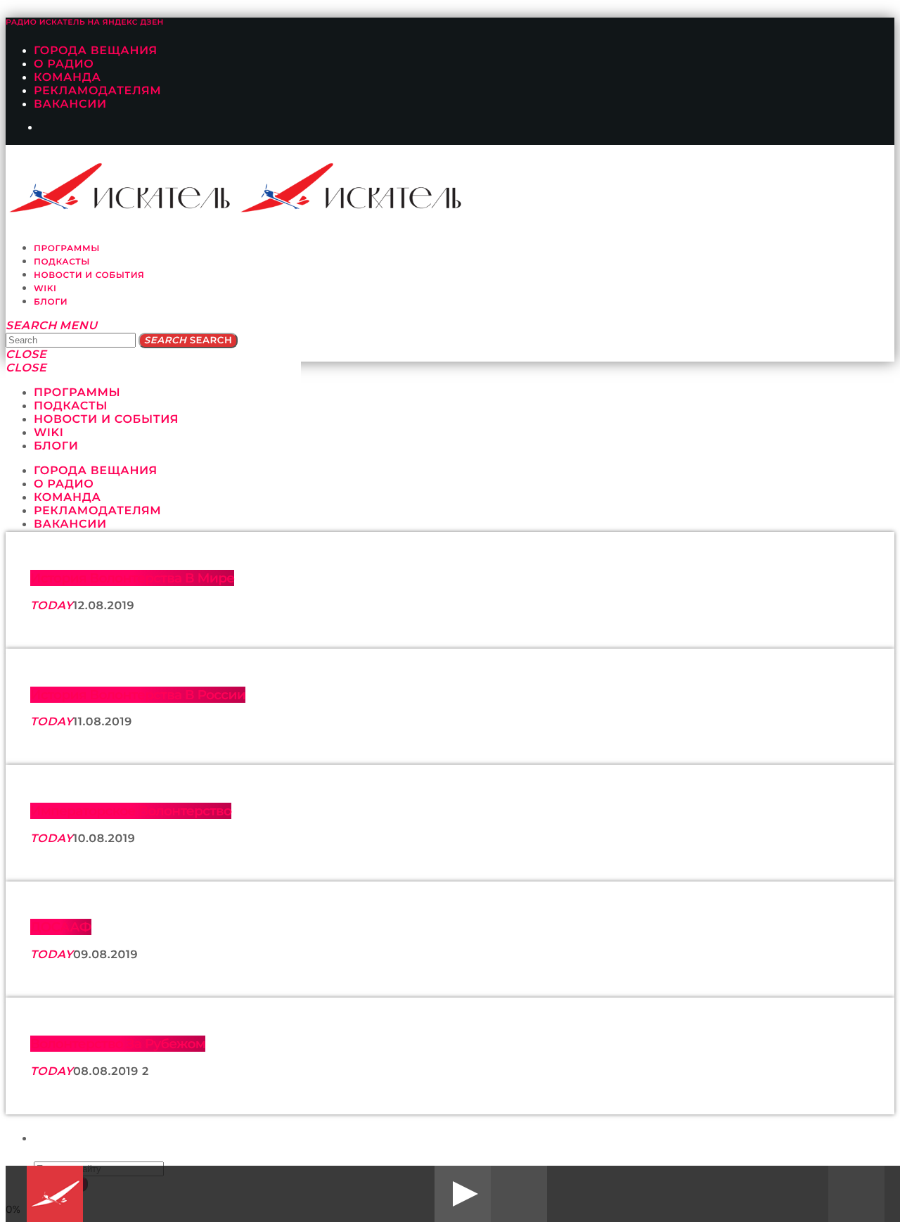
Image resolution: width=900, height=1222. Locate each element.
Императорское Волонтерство (130, 811)
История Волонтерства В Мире (132, 578)
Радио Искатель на (85, 22)
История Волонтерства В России (137, 695)
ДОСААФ (60, 927)
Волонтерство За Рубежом (117, 1044)
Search (188, 340)
